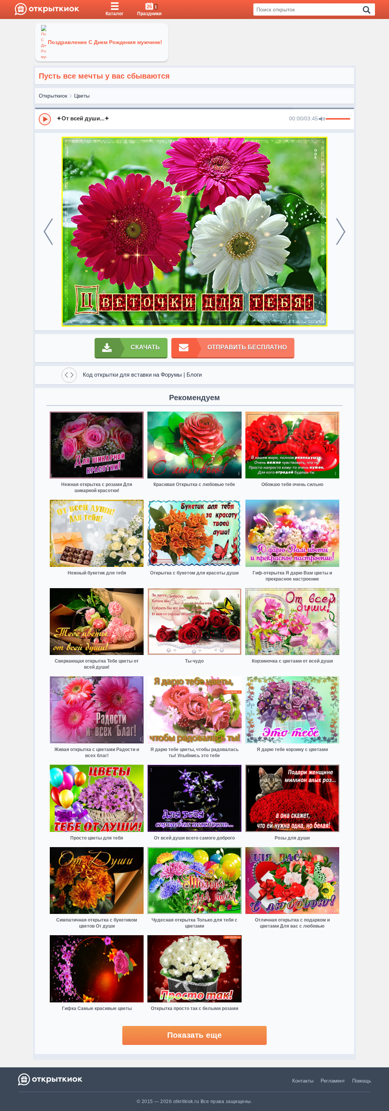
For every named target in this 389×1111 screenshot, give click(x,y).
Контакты (302, 1081)
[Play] (45, 119)
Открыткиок (53, 96)
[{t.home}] (51, 1079)
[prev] (48, 232)
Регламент (333, 1081)
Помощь (361, 1081)
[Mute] (322, 119)
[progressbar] (338, 119)
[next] (340, 232)
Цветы (82, 96)
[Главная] (47, 9)
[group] (194, 119)
